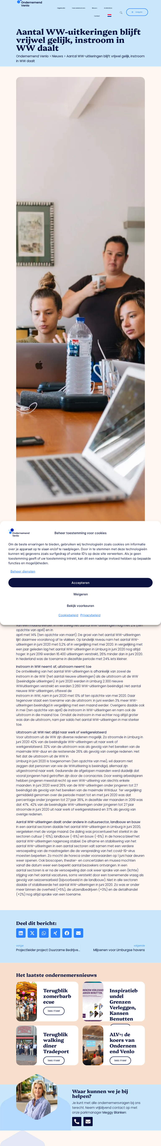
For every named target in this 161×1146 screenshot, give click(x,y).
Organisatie (61, 8)
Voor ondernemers (78, 8)
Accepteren (80, 583)
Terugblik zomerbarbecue (57, 996)
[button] (21, 933)
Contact (97, 16)
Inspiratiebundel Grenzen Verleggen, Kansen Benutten (124, 1004)
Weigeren (80, 594)
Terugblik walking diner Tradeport (56, 1042)
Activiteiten (108, 8)
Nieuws (94, 8)
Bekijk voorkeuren (80, 606)
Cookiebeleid (68, 615)
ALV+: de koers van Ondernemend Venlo (123, 1042)
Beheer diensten (22, 571)
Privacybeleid (90, 615)
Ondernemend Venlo (32, 56)
